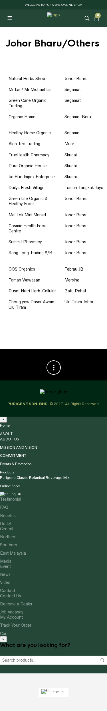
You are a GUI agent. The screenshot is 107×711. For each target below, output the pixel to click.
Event (5, 566)
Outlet (5, 523)
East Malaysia (13, 553)
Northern (8, 537)
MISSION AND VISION (18, 447)
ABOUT (6, 434)
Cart (4, 633)
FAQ (4, 507)
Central (6, 529)
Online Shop (10, 486)
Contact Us (10, 596)
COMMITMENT (13, 455)
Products (7, 472)
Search (102, 660)
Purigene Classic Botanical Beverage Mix (34, 477)
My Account (11, 617)
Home (5, 425)
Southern (8, 545)
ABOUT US (9, 439)
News (5, 574)
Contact (7, 590)
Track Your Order (15, 625)
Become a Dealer (16, 604)
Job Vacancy (11, 612)
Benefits (8, 515)
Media (5, 561)
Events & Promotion (16, 464)
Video (5, 582)
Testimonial (10, 499)
